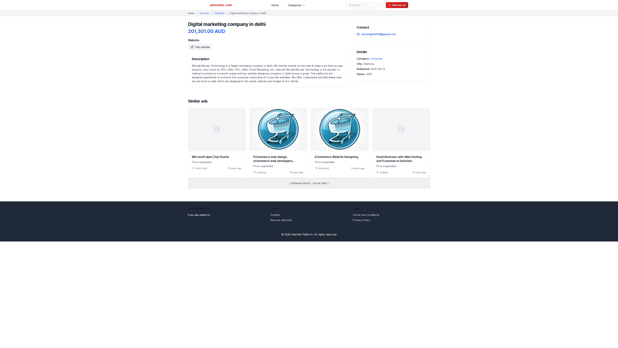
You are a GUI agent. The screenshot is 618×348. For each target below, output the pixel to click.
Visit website (202, 47)
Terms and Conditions (366, 215)
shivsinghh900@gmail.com (378, 34)
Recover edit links (281, 220)
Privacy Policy (361, 220)
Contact (275, 215)
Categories (294, 5)
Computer (219, 13)
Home (275, 5)
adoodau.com (221, 5)
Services (204, 13)
